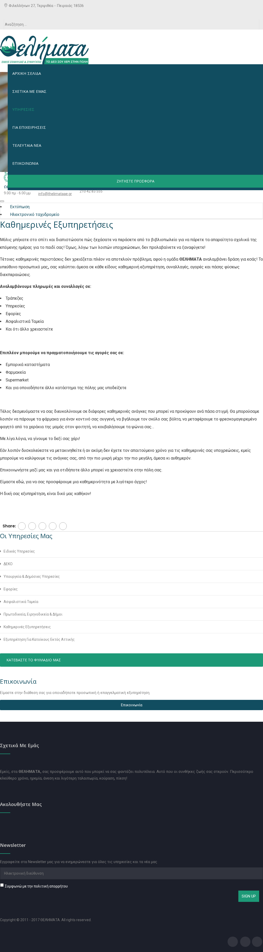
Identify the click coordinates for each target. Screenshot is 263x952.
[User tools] (2, 201)
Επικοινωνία (131, 705)
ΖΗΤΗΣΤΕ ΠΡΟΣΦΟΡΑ (135, 181)
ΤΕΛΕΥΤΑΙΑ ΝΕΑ (26, 145)
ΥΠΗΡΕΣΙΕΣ (23, 109)
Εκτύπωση (19, 206)
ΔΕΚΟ (8, 564)
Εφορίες (11, 589)
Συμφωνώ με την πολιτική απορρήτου (36, 886)
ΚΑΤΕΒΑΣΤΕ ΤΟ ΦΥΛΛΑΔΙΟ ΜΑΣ (33, 659)
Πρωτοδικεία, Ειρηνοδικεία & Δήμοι (33, 614)
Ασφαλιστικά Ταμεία (21, 602)
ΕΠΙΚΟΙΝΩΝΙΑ (25, 163)
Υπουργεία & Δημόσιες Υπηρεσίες (32, 576)
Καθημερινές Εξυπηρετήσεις (27, 627)
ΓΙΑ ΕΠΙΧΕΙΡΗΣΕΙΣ (29, 127)
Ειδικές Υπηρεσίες (19, 551)
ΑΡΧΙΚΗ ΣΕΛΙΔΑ (26, 73)
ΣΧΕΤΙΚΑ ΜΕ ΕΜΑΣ (29, 91)
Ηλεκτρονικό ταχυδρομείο (34, 214)
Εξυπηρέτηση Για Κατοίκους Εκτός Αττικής (39, 639)
